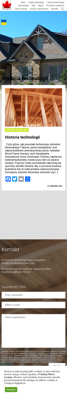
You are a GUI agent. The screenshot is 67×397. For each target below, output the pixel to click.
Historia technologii (55, 2)
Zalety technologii (36, 2)
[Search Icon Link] (62, 9)
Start (23, 2)
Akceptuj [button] (11, 389)
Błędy (40, 5)
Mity (33, 5)
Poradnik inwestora (55, 5)
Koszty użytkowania (39, 9)
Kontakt (54, 9)
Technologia (23, 5)
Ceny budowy (21, 9)
